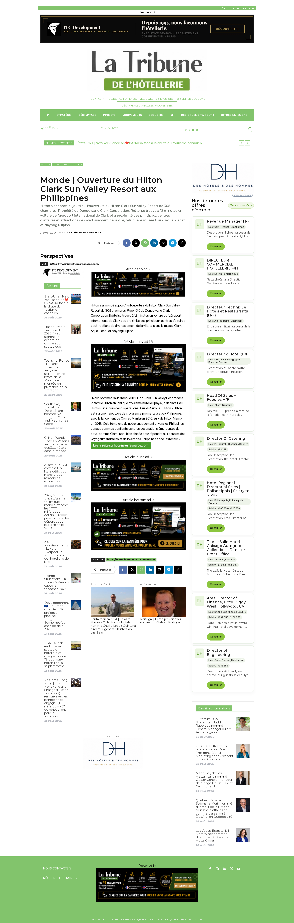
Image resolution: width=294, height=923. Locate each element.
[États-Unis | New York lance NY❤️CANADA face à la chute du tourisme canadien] (76, 298)
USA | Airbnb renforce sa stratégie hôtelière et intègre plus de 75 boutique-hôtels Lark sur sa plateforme (55, 654)
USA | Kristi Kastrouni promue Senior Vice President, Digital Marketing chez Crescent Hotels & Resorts (214, 752)
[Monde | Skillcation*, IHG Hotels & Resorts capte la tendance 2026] (76, 578)
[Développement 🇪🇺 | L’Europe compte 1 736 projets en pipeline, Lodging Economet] (76, 605)
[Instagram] (185, 130)
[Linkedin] (154, 243)
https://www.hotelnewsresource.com (131, 559)
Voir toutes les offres (241, 205)
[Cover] (138, 300)
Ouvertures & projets (67, 164)
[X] (189, 130)
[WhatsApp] (145, 243)
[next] (247, 142)
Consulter (216, 246)
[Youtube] (193, 130)
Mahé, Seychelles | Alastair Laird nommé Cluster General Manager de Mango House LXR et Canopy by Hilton (214, 779)
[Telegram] (173, 243)
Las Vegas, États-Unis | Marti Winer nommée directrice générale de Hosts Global (212, 835)
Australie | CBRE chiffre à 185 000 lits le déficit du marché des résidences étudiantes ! (56, 473)
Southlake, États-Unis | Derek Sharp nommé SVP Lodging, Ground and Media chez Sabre (56, 414)
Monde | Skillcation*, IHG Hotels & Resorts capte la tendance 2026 (56, 582)
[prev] (241, 142)
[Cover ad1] (138, 526)
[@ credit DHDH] (147, 42)
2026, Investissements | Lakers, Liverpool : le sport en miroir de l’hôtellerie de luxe (56, 552)
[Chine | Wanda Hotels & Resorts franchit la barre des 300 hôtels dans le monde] (76, 440)
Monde (45, 164)
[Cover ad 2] (138, 368)
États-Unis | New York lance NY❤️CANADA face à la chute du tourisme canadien (139, 143)
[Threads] (196, 130)
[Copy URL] (182, 243)
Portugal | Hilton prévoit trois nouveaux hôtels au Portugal (160, 621)
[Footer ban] (147, 885)
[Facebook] (182, 130)
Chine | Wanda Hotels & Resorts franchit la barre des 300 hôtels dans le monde (56, 444)
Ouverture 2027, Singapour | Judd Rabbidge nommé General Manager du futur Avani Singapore (214, 725)
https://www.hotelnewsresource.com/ (74, 264)
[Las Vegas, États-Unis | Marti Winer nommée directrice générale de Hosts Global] (243, 835)
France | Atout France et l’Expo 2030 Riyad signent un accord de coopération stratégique (56, 336)
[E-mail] (163, 243)
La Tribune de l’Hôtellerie (85, 232)
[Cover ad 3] (138, 494)
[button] (231, 129)
